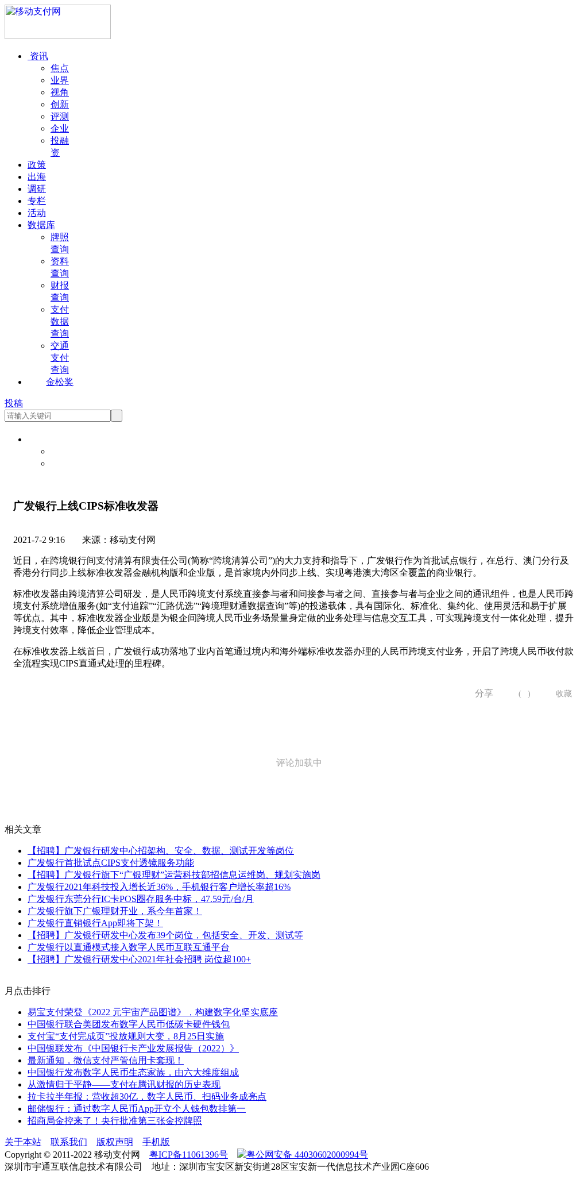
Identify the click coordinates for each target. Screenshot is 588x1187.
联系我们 (69, 1142)
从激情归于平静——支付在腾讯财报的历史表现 (124, 1084)
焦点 (60, 68)
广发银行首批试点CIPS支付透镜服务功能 (111, 863)
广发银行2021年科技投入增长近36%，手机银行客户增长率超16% (159, 887)
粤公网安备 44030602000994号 (307, 1154)
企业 (60, 128)
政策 (37, 164)
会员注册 (69, 463)
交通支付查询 (60, 358)
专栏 (37, 201)
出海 (37, 177)
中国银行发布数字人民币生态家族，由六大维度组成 (133, 1072)
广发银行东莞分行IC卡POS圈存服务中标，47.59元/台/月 (141, 899)
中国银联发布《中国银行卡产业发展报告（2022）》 (133, 1048)
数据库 (41, 225)
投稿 (14, 403)
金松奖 (60, 382)
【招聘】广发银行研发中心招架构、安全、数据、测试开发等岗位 (161, 850)
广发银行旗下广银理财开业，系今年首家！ (115, 911)
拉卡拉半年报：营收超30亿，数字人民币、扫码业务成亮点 (147, 1096)
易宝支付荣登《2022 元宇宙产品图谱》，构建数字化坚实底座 (153, 1012)
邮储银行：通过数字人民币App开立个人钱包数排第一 (137, 1108)
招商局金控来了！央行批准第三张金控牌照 (115, 1121)
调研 (37, 189)
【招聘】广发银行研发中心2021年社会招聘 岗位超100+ (139, 959)
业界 (60, 80)
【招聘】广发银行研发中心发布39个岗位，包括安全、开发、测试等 (165, 935)
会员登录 (69, 451)
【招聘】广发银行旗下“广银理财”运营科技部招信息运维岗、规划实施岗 (174, 875)
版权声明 (114, 1142)
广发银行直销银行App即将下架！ (95, 923)
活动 (37, 213)
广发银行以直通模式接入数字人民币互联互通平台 (129, 947)
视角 (60, 92)
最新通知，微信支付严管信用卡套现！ (106, 1060)
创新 (60, 104)
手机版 (156, 1142)
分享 (480, 693)
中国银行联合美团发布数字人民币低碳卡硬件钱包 (129, 1024)
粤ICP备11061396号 (188, 1154)
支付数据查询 (60, 321)
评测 (60, 116)
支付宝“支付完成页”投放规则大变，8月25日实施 (126, 1036)
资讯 (38, 56)
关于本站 (23, 1142)
